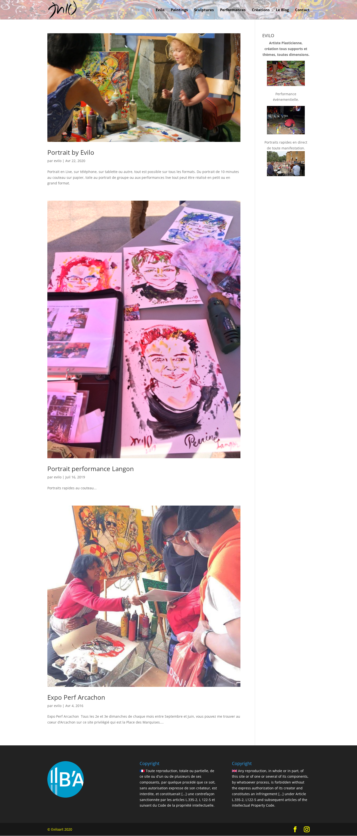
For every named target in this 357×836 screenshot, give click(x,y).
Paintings (179, 10)
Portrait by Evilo (70, 152)
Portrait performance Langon (90, 468)
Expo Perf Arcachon (76, 697)
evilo (57, 160)
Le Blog (282, 10)
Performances (233, 10)
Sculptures (204, 10)
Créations (261, 10)
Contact (302, 10)
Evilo (160, 10)
